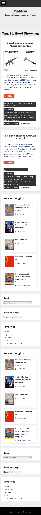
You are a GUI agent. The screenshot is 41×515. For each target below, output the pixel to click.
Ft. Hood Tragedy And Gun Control (20, 137)
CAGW (6, 331)
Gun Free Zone (18, 179)
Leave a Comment (12, 123)
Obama (6, 120)
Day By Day (8, 334)
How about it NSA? (21, 239)
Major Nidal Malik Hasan (12, 118)
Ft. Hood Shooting (27, 112)
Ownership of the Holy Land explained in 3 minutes (23, 207)
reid (17, 120)
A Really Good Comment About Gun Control (20, 44)
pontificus (9, 109)
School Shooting (26, 182)
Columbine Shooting (13, 112)
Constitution (10, 103)
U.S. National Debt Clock (13, 343)
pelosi (13, 120)
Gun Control (8, 106)
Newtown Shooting (27, 118)
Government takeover (11, 115)
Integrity (32, 115)
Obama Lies (17, 106)
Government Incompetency (24, 103)
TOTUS (6, 340)
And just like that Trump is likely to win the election (23, 224)
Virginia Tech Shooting (11, 184)
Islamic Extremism (21, 170)
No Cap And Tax (10, 337)
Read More (9, 96)
